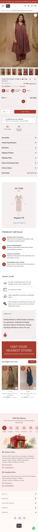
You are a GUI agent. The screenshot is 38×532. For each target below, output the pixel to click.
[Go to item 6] (31, 71)
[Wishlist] (32, 6)
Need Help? (5, 173)
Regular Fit (32, 83)
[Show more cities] (17, 434)
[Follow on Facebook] (15, 518)
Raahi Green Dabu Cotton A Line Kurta (28, 394)
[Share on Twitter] (26, 79)
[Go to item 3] (14, 71)
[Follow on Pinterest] (24, 518)
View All (32, 362)
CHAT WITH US (31, 173)
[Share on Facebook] (22, 79)
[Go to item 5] (25, 71)
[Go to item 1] (2, 71)
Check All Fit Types (18, 223)
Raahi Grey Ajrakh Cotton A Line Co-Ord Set (10, 394)
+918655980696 (9, 486)
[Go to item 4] (19, 71)
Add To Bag (25, 112)
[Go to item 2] (8, 71)
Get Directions (8, 465)
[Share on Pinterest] (30, 79)
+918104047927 (9, 467)
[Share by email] (35, 79)
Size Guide (33, 98)
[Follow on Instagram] (19, 518)
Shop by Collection (6, 10)
